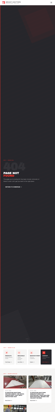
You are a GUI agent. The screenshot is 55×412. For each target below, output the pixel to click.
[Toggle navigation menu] (51, 2)
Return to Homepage (12, 187)
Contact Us (31, 187)
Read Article (8, 400)
